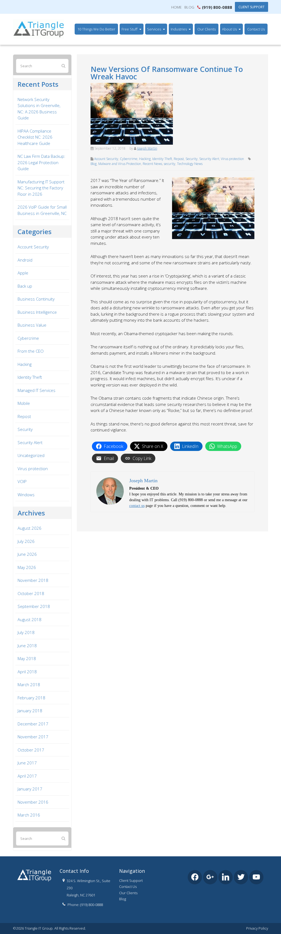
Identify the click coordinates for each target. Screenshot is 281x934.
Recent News (152, 163)
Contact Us (128, 886)
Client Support (251, 6)
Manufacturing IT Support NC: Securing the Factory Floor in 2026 (41, 188)
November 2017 (33, 736)
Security (192, 158)
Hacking (145, 158)
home (176, 7)
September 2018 (34, 606)
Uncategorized (31, 455)
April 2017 (27, 776)
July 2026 (26, 541)
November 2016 (33, 802)
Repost (179, 158)
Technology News (190, 163)
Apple (23, 273)
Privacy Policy (257, 928)
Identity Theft (162, 158)
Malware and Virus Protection (119, 163)
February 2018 (31, 697)
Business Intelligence (37, 312)
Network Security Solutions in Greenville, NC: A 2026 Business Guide (39, 109)
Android (25, 260)
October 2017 (31, 750)
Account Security (106, 158)
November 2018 (33, 580)
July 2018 (26, 632)
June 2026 (27, 554)
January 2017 (30, 789)
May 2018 (27, 658)
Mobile (24, 403)
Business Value (32, 325)
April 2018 (27, 671)
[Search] (63, 65)
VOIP (22, 481)
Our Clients (128, 892)
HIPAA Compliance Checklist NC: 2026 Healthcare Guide (35, 137)
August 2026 (29, 528)
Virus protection (232, 158)
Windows (26, 494)
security (169, 163)
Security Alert (209, 158)
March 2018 (29, 684)
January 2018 (30, 710)
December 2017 (33, 724)
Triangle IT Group (28, 16)
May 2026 (27, 567)
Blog (189, 7)
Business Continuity (36, 299)
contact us (137, 506)
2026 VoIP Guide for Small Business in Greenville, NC (42, 210)
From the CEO (31, 351)
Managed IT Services (36, 390)
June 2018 (27, 645)
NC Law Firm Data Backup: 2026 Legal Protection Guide (41, 162)
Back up (25, 286)
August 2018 (29, 619)
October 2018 (31, 593)
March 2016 (29, 815)
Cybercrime (128, 158)
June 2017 (27, 762)
